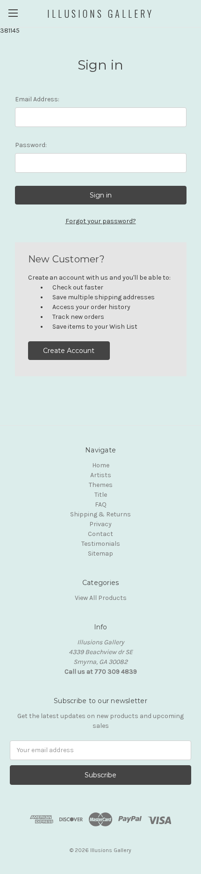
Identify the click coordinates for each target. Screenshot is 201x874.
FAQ (101, 504)
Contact (100, 534)
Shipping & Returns (100, 514)
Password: (31, 145)
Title (100, 495)
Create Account (68, 350)
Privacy (100, 524)
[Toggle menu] (13, 13)
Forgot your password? (100, 221)
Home (100, 465)
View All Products (101, 598)
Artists (100, 475)
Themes (101, 485)
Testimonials (100, 544)
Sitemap (100, 553)
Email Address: (37, 99)
